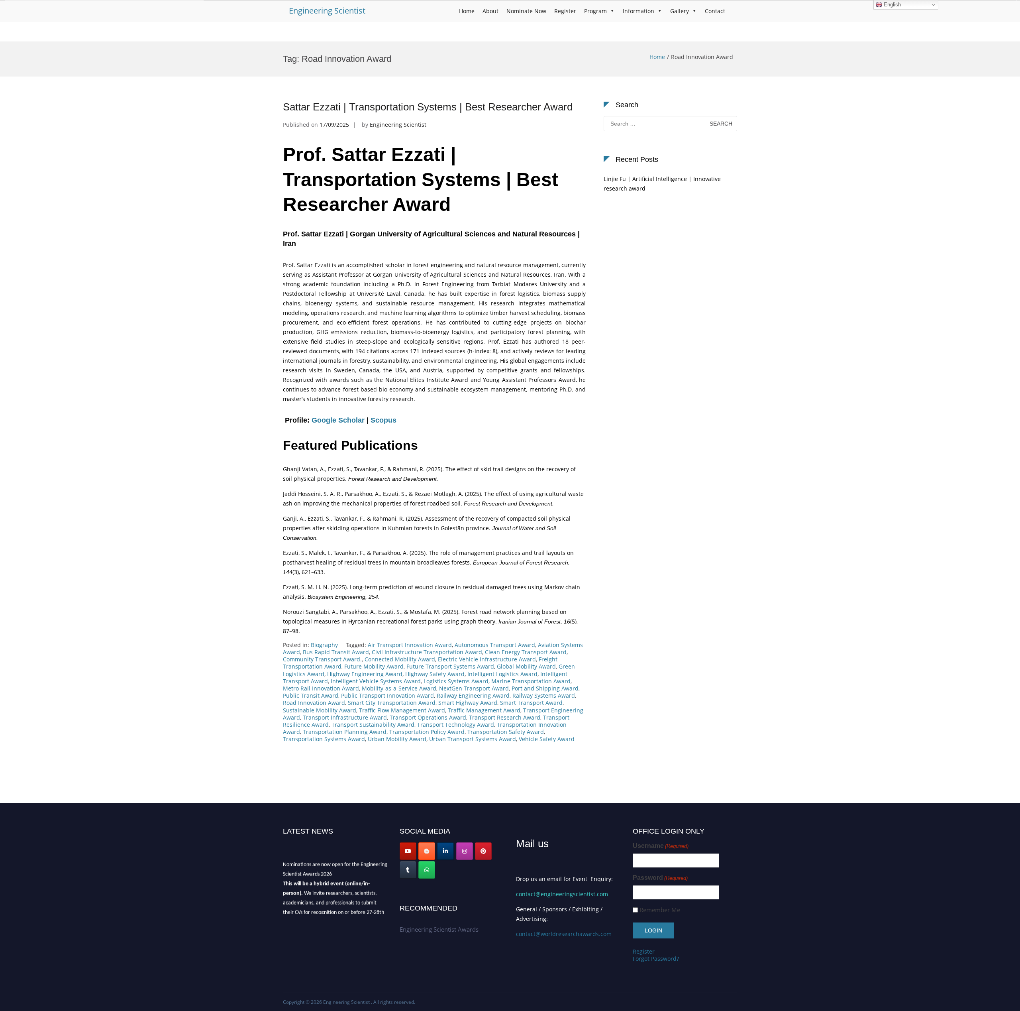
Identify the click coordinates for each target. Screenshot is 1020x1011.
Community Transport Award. (322, 659)
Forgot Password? (656, 958)
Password (660, 877)
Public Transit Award (310, 695)
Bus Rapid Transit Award (336, 652)
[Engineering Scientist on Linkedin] (445, 851)
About (490, 11)
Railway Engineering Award (473, 695)
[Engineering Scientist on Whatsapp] (426, 870)
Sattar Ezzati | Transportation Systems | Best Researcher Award (428, 107)
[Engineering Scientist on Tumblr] (408, 870)
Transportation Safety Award (505, 732)
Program (595, 11)
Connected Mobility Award (400, 659)
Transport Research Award (504, 717)
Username (660, 845)
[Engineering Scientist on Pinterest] (483, 851)
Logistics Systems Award (456, 681)
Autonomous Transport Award (495, 645)
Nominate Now (526, 11)
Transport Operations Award (428, 717)
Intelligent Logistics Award (502, 674)
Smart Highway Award (467, 702)
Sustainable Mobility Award (319, 710)
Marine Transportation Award (531, 681)
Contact (715, 11)
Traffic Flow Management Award (402, 710)
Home (467, 11)
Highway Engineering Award (364, 674)
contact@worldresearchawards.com (564, 934)
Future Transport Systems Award (450, 666)
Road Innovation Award (314, 702)
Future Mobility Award (374, 666)
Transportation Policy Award (427, 732)
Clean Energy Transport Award (526, 652)
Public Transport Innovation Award (387, 695)
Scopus (383, 420)
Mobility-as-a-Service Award (399, 688)
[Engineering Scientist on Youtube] (408, 851)
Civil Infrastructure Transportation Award (427, 652)
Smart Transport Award (531, 702)
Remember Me (659, 910)
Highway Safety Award (435, 674)
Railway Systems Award (543, 695)
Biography (324, 645)
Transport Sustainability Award (373, 724)
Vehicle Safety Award (547, 739)
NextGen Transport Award (474, 688)
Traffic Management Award (484, 710)
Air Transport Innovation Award (410, 645)
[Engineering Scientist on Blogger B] (426, 851)
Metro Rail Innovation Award (321, 688)
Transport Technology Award (455, 724)
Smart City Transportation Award (391, 702)
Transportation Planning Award (344, 732)
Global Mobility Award (526, 666)
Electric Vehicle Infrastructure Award (487, 659)
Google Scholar (338, 420)
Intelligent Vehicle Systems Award (376, 681)
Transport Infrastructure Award (345, 717)
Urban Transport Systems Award (472, 739)
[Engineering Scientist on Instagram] (464, 851)
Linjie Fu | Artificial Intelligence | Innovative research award (662, 183)
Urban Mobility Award (397, 739)
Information (638, 11)
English (891, 5)
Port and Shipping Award (545, 688)
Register (565, 11)
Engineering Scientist (327, 10)
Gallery (679, 11)
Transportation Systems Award (324, 739)
